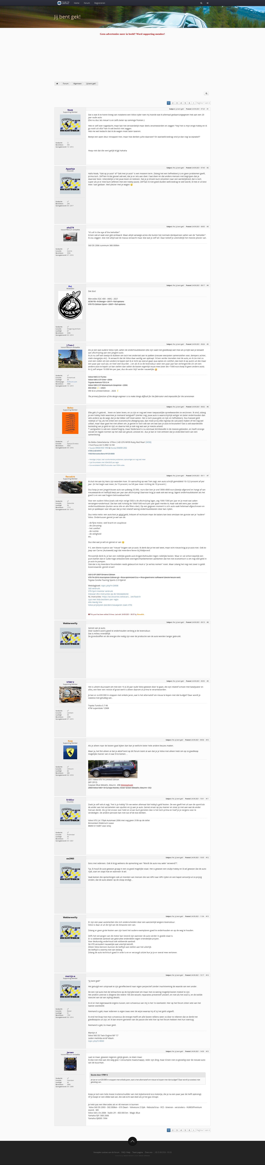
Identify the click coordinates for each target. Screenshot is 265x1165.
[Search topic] (206, 93)
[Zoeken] (201, 3)
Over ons (148, 1152)
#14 (207, 975)
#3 (208, 226)
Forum (87, 3)
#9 (208, 681)
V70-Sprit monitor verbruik (100, 591)
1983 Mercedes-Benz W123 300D (101, 454)
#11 (207, 799)
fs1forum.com (72, 382)
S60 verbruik (94, 588)
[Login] (207, 3)
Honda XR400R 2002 (118, 448)
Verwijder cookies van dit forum (106, 1152)
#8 (208, 622)
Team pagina (137, 1152)
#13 (207, 916)
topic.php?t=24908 (109, 585)
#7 (208, 476)
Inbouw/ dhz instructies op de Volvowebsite (108, 594)
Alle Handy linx (95, 602)
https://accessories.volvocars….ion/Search (121, 596)
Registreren (99, 3)
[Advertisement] (132, 61)
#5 (208, 344)
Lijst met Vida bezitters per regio (103, 599)
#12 (207, 857)
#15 (207, 1051)
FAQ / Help (125, 1152)
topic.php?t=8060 (96, 1041)
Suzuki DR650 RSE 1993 (99, 448)
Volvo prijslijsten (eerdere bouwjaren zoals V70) (110, 605)
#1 (208, 109)
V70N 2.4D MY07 (95, 451)
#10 (207, 740)
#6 (208, 407)
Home (76, 3)
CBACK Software (144, 1156)
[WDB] (148, 442)
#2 (208, 168)
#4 (208, 285)
